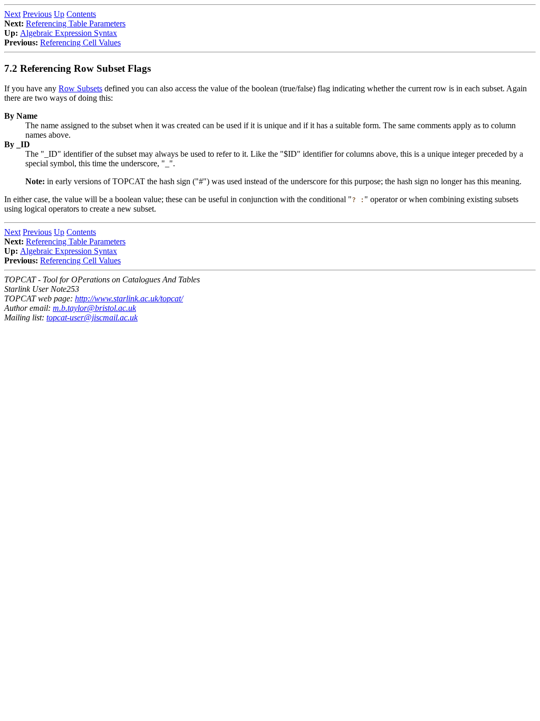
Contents (81, 14)
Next (12, 14)
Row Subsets (80, 88)
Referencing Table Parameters (76, 23)
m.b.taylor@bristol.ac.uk (94, 307)
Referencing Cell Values (80, 42)
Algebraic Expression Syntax (68, 33)
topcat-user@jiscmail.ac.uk (92, 317)
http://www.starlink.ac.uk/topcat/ (129, 298)
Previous (37, 14)
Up (59, 14)
